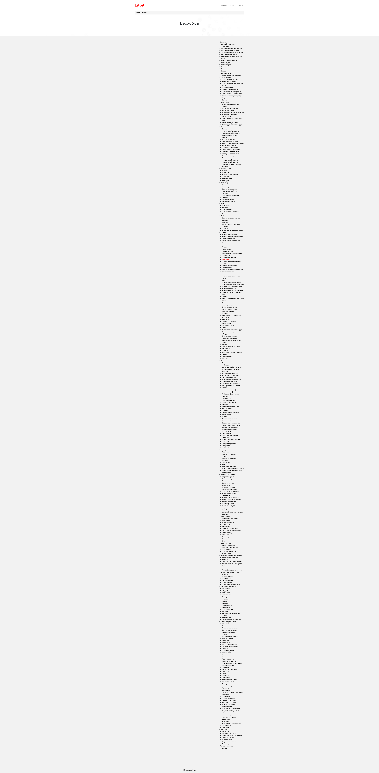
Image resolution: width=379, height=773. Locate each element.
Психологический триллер (231, 164)
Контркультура (227, 305)
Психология (226, 678)
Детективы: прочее (229, 145)
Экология (225, 640)
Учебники (225, 721)
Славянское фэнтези (229, 381)
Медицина (226, 657)
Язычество (226, 607)
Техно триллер (227, 158)
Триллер (225, 166)
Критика (225, 560)
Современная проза (229, 303)
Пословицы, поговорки (230, 195)
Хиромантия (226, 617)
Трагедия (225, 181)
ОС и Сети (225, 442)
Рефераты (225, 688)
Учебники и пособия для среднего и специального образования (231, 711)
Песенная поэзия (228, 272)
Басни (224, 243)
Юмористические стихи (230, 245)
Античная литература (230, 108)
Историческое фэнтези (230, 375)
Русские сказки (226, 69)
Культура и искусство (229, 450)
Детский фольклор (228, 44)
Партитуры (226, 462)
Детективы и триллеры (229, 127)
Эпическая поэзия (228, 239)
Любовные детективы (230, 141)
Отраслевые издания (229, 489)
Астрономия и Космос (230, 636)
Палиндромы (227, 255)
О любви (225, 228)
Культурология (227, 638)
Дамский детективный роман (233, 143)
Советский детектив (229, 135)
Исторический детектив (231, 150)
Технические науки (229, 702)
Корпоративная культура (231, 499)
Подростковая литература (231, 75)
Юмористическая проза (230, 212)
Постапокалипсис (228, 400)
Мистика (225, 396)
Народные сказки (228, 201)
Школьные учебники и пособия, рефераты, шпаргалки (230, 717)
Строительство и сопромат (232, 736)
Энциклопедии (227, 576)
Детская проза (226, 65)
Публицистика (227, 566)
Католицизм (226, 593)
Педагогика (226, 667)
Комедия (225, 208)
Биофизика (226, 690)
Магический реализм (229, 421)
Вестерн (225, 100)
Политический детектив (231, 156)
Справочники (227, 582)
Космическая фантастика (231, 425)
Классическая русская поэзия (232, 237)
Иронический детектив (230, 152)
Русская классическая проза (232, 286)
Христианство (227, 595)
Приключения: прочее (230, 79)
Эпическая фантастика (230, 369)
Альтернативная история (231, 386)
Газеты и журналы (226, 746)
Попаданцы (226, 398)
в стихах (225, 274)
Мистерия (225, 319)
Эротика (225, 222)
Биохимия (225, 694)
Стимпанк (225, 410)
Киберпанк (226, 365)
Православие (227, 605)
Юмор (223, 203)
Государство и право (229, 700)
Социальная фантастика (231, 423)
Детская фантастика (228, 67)
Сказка (223, 71)
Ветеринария (227, 725)
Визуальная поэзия (229, 257)
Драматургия (226, 168)
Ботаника (225, 626)
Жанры (240, 5)
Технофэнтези (227, 408)
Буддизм (225, 591)
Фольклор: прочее (228, 187)
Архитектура (226, 452)
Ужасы (224, 388)
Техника (224, 729)
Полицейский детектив (230, 154)
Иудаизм (225, 603)
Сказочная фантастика (230, 413)
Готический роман (228, 326)
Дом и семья (225, 516)
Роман (224, 355)
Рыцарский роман (228, 87)
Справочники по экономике (232, 481)
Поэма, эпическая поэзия (231, 241)
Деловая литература (228, 475)
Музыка (225, 460)
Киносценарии (227, 179)
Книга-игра (225, 46)
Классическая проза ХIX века (232, 290)
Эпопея (224, 297)
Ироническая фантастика (231, 392)
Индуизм (225, 599)
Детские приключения (229, 54)
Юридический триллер (230, 160)
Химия (224, 634)
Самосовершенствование (231, 620)
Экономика (226, 485)
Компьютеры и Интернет (230, 427)
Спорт (224, 541)
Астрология (226, 589)
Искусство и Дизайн (229, 458)
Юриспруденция (228, 651)
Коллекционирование (230, 518)
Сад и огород (227, 533)
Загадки (225, 197)
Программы (226, 446)
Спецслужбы (226, 549)
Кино (224, 456)
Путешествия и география (231, 92)
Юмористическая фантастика (233, 390)
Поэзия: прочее (227, 251)
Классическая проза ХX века (232, 282)
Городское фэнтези (229, 377)
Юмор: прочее (227, 210)
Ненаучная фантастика (230, 406)
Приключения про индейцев (232, 96)
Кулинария (226, 520)
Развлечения (226, 526)
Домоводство (227, 537)
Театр (224, 464)
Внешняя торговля (228, 487)
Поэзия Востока (227, 268)
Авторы (224, 5)
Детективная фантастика (231, 367)
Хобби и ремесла (228, 522)
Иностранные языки (229, 644)
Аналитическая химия (230, 628)
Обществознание (228, 698)
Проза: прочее (227, 357)
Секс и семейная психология (232, 531)
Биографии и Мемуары (230, 557)
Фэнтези (225, 371)
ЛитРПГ (224, 417)
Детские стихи (226, 73)
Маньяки (225, 137)
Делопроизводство (229, 502)
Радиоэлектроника (229, 742)
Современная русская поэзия (232, 270)
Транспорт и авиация (230, 744)
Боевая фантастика (229, 363)
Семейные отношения (230, 528)
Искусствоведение (228, 454)
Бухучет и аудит (228, 477)
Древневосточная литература (233, 112)
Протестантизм (227, 609)
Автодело (225, 731)
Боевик (224, 129)
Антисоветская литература (232, 330)
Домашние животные (230, 539)
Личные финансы (228, 504)
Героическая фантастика (231, 384)
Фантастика (225, 361)
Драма (224, 170)
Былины (225, 185)
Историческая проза (229, 309)
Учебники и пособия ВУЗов (231, 723)
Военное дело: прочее (230, 547)
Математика (226, 655)
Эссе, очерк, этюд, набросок (232, 352)
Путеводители (227, 580)
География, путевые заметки (232, 570)
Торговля (225, 514)
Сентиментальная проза (231, 346)
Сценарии (225, 176)
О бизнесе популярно (229, 506)
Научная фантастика (229, 402)
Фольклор (224, 183)
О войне (225, 313)
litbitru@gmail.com (189, 770)
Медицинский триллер (230, 162)
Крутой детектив (228, 139)
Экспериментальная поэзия (232, 253)
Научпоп (225, 568)
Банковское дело (228, 479)
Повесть (225, 350)
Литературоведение (229, 669)
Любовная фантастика (230, 394)
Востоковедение (228, 665)
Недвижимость (227, 508)
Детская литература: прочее (231, 48)
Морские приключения (230, 98)
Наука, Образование (228, 622)
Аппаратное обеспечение (231, 439)
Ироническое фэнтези (230, 373)
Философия (226, 671)
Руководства (226, 578)
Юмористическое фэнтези (231, 379)
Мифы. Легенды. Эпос (230, 123)
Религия (225, 611)
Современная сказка (229, 189)
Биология (225, 624)
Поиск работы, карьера (230, 491)
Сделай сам (226, 524)
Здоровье (225, 535)
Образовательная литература (232, 52)
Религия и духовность (229, 586)
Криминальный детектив (231, 133)
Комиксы (224, 748)
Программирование (229, 444)
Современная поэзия (229, 266)
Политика (225, 675)
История (225, 649)
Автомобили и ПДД (229, 733)
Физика (224, 673)
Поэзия (223, 232)
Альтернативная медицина (232, 663)
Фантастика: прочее (229, 419)
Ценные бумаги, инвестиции (232, 512)
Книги (232, 5)
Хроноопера (226, 249)
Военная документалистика (232, 562)
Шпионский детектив (230, 147)
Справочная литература (230, 572)
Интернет (225, 448)
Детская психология (229, 680)
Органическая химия (229, 630)
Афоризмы (226, 348)
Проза (223, 280)
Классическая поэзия (229, 234)
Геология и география (230, 646)
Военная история (228, 311)
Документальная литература (232, 555)
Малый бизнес (227, 510)
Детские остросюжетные (230, 50)
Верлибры (144, 13)
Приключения (226, 77)
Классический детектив (230, 131)
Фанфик (225, 404)
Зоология (225, 727)
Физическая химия (228, 632)
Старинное (225, 102)
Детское (223, 42)
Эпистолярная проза (229, 307)
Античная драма (228, 110)
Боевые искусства (228, 545)
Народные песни (228, 199)
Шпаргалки (226, 696)
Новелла (225, 328)
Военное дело (226, 543)
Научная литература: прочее (232, 692)
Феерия (224, 344)
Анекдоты (225, 205)
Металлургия (227, 740)
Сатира (224, 214)
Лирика (224, 247)
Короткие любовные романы (232, 230)
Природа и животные (230, 90)
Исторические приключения (232, 94)
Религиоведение (228, 682)
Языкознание (226, 653)
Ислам (224, 601)
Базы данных (226, 433)
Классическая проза (229, 288)
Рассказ (224, 359)
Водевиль (225, 172)
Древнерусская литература (232, 125)
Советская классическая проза (233, 284)
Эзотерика (226, 597)
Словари (225, 574)
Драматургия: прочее (230, 174)
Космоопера (226, 415)
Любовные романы (228, 216)
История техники (228, 738)
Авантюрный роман (229, 81)
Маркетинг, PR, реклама (230, 497)
